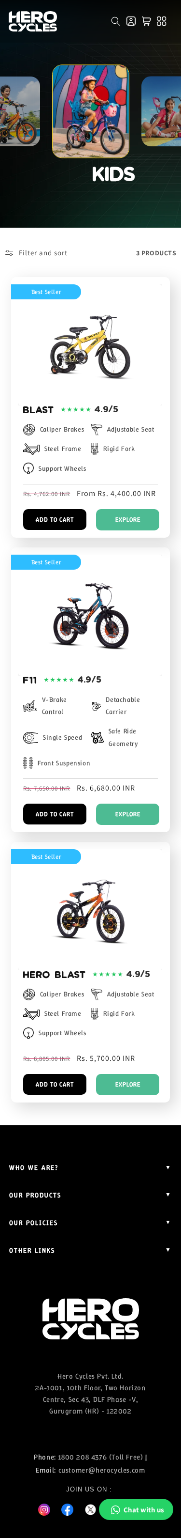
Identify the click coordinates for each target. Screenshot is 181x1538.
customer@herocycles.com (101, 1470)
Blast (38, 409)
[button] (115, 21)
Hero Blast (54, 974)
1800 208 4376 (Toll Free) (100, 1457)
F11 (30, 680)
